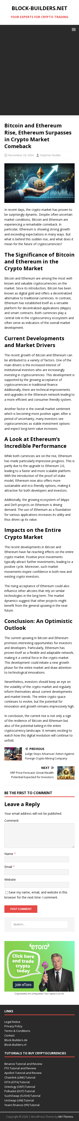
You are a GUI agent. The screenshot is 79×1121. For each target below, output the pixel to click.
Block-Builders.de (15, 1040)
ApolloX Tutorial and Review (22, 1073)
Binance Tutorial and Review (23, 1064)
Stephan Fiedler (50, 155)
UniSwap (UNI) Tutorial (19, 1100)
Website (10, 879)
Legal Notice (12, 1022)
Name (9, 854)
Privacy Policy (13, 1026)
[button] (73, 29)
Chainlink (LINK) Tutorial (19, 1077)
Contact (9, 1035)
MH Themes (65, 1117)
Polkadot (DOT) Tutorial (19, 1091)
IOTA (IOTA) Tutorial (17, 1082)
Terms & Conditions (17, 1031)
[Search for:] (39, 924)
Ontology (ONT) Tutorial (19, 1087)
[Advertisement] (39, 75)
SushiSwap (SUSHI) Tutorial (22, 1096)
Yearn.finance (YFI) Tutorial (22, 1105)
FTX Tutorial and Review (20, 1068)
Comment (11, 820)
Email (8, 867)
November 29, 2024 (21, 155)
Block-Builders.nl (15, 1045)
